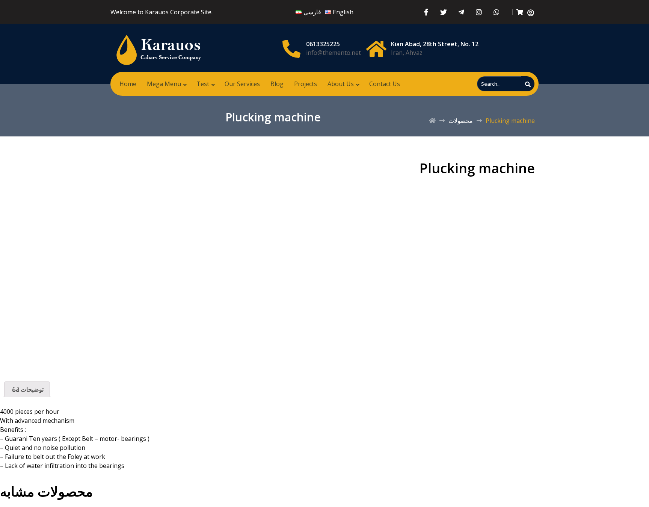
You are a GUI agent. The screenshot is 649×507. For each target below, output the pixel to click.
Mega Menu (164, 84)
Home (127, 84)
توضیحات (31, 389)
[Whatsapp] (497, 12)
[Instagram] (479, 12)
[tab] (27, 389)
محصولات (460, 121)
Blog (277, 84)
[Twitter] (444, 12)
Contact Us (384, 84)
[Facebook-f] (426, 12)
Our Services (242, 84)
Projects (305, 84)
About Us (341, 84)
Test (202, 84)
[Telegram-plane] (461, 12)
